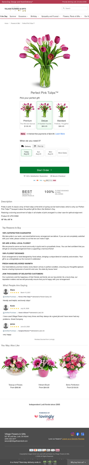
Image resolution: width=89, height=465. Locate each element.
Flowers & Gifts (15, 23)
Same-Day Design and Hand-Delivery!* (17, 1)
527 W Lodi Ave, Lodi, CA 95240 (17, 436)
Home (6, 23)
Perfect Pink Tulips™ (25, 297)
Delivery (28, 146)
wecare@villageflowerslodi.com (16, 441)
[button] (83, 455)
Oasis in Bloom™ (24, 313)
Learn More (60, 133)
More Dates (62, 153)
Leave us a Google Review (73, 439)
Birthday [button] (34, 16)
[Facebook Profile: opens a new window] (77, 434)
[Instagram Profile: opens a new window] (72, 434)
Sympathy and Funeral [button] (50, 16)
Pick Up (40, 146)
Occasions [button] (22, 16)
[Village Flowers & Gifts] (15, 9)
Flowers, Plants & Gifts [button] (71, 16)
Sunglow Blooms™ (24, 331)
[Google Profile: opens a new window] (82, 434)
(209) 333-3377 (10, 439)
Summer (13, 16)
